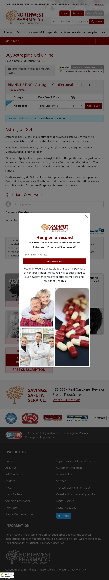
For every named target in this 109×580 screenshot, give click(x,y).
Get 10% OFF (54, 261)
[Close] (86, 216)
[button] (7, 576)
